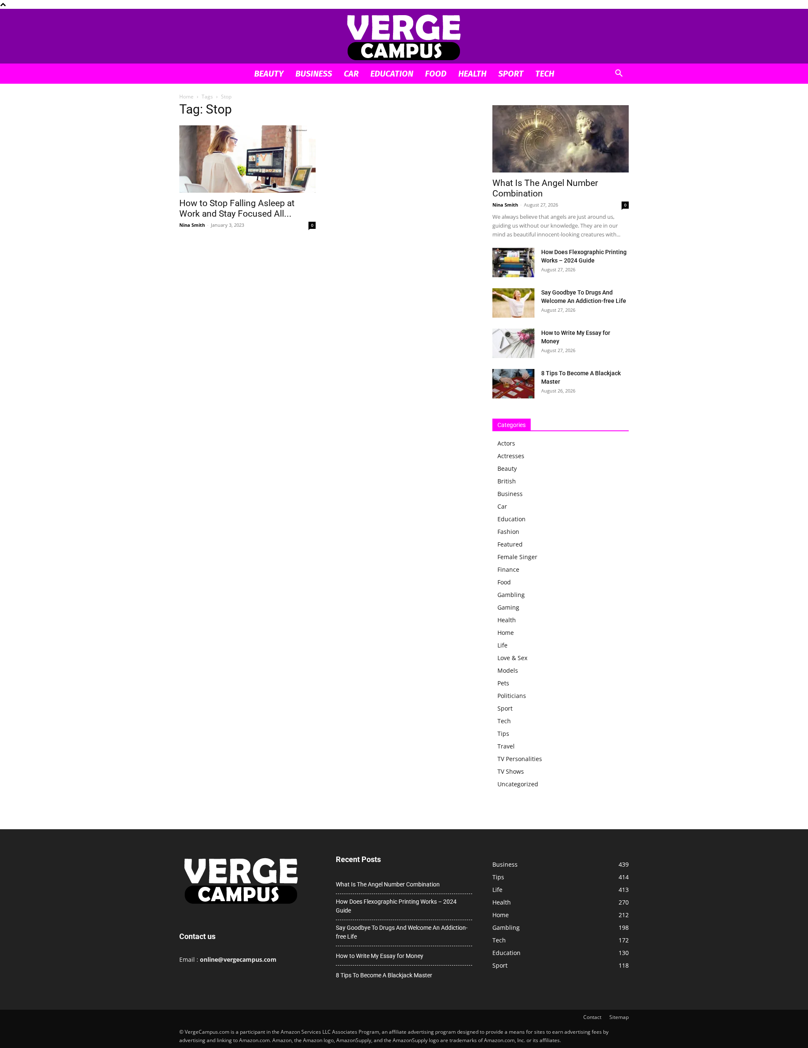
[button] (619, 74)
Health (472, 74)
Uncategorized (517, 784)
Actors (506, 443)
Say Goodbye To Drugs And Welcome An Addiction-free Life (402, 932)
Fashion (508, 532)
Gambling (511, 595)
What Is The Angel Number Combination (388, 884)
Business (313, 74)
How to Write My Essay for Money (379, 955)
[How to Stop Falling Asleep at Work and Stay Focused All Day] (247, 159)
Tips (503, 734)
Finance (508, 569)
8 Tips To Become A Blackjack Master (384, 975)
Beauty (269, 74)
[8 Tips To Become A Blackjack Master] (513, 383)
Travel (506, 746)
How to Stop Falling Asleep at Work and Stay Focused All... (237, 208)
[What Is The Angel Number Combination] (560, 138)
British (506, 481)
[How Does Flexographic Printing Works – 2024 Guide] (513, 262)
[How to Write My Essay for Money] (513, 343)
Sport (511, 74)
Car (351, 74)
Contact (592, 1017)
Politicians (511, 696)
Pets (503, 683)
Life (502, 645)
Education (391, 74)
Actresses (510, 456)
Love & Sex (512, 658)
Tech (544, 74)
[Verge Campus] (404, 37)
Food (436, 74)
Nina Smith (192, 225)
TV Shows (510, 771)
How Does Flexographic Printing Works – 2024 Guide (396, 906)
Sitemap (619, 1017)
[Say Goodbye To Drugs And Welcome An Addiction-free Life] (513, 303)
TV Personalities (519, 759)
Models (507, 670)
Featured (510, 544)
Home (186, 96)
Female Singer (517, 557)
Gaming (508, 607)
